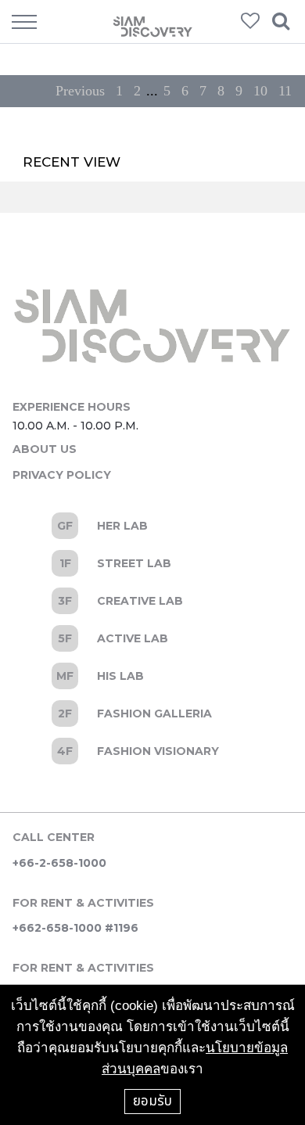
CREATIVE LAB (152, 601)
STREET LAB (152, 563)
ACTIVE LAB (152, 638)
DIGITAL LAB (152, 713)
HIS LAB (152, 676)
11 (285, 91)
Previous (80, 91)
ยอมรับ (152, 1101)
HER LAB (152, 525)
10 (260, 91)
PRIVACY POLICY (62, 475)
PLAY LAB (152, 751)
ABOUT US (45, 449)
